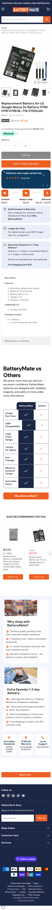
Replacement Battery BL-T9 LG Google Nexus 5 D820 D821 (37, 561)
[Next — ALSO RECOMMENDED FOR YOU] (50, 552)
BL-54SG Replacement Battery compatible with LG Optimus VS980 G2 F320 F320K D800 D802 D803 (12, 561)
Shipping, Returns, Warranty (17, 341)
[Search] (47, 19)
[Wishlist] (3, 908)
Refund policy (10, 892)
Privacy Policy (13, 889)
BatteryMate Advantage (21, 883)
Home (4, 28)
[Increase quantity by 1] (25, 145)
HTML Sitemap (34, 895)
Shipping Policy (18, 895)
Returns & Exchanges (16, 886)
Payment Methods (36, 892)
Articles (22, 892)
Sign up (41, 817)
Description (10, 278)
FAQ (23, 889)
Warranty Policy (34, 889)
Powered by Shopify (26, 900)
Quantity (5, 140)
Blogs (36, 883)
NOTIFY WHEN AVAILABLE (26, 163)
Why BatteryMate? (26, 496)
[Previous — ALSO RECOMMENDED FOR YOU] (2, 552)
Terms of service (34, 886)
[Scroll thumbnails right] (48, 92)
